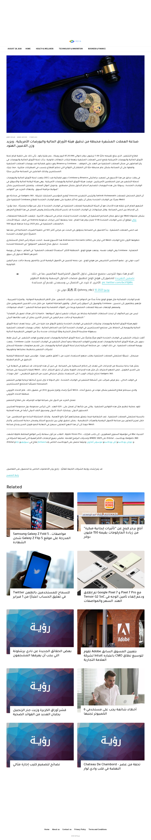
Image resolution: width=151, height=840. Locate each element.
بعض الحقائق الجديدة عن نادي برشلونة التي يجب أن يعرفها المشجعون (42, 654)
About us (56, 830)
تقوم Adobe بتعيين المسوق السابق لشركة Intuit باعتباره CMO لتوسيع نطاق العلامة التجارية (113, 656)
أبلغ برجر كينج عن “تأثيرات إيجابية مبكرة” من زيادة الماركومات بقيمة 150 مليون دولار (113, 533)
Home (28, 49)
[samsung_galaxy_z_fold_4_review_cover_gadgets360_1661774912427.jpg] (40, 514)
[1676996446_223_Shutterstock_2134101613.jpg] (111, 511)
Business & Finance (97, 49)
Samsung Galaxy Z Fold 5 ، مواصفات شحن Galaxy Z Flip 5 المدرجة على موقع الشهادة (42, 539)
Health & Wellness (44, 49)
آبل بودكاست (110, 442)
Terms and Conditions (98, 830)
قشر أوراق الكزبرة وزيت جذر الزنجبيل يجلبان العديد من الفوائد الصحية (39, 713)
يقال (134, 220)
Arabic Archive (22, 137)
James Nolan (10, 137)
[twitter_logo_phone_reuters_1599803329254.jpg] (40, 573)
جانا (17, 442)
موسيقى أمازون (94, 442)
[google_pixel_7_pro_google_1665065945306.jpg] (111, 573)
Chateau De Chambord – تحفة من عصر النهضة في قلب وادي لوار (112, 767)
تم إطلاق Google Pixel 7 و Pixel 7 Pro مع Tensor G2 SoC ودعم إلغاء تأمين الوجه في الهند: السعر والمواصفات (114, 597)
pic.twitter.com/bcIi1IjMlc (117, 282)
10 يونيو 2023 (102, 290)
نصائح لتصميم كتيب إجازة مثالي (36, 765)
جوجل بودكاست (125, 442)
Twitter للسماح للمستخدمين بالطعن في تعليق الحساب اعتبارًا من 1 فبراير (41, 595)
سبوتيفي (25, 442)
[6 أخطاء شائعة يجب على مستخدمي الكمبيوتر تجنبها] (111, 690)
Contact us (66, 830)
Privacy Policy (80, 830)
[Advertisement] (75, 18)
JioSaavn (42, 442)
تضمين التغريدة (124, 278)
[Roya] (40, 631)
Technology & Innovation (71, 49)
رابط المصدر (12, 475)
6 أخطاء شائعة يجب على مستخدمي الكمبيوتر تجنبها (110, 712)
